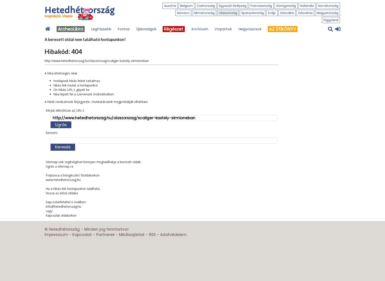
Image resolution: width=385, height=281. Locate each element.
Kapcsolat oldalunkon (61, 215)
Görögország (286, 6)
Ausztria (170, 6)
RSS (152, 234)
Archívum (199, 29)
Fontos (124, 29)
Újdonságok (146, 29)
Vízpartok (223, 29)
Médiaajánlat (132, 234)
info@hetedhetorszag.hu (63, 206)
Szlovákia (287, 13)
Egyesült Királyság (232, 6)
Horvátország (328, 6)
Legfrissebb (101, 29)
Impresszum (56, 234)
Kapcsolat (82, 234)
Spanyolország (252, 13)
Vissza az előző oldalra (62, 193)
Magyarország (327, 13)
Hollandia (307, 6)
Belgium (186, 6)
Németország (204, 13)
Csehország (206, 6)
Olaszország (228, 13)
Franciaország (261, 6)
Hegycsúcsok (250, 29)
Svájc (272, 13)
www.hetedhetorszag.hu (63, 180)
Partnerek (105, 234)
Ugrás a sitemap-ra (59, 166)
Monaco (183, 13)
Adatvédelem (173, 234)
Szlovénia (305, 13)
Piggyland (331, 20)
